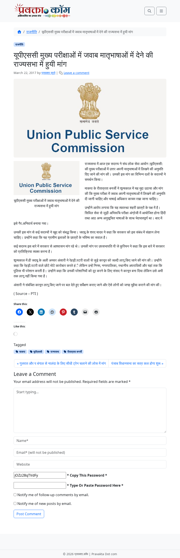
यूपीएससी (37, 351)
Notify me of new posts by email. (44, 503)
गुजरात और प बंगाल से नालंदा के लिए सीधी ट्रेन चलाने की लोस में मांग (63, 363)
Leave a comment (76, 73)
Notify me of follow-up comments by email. (53, 494)
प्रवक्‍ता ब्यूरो (48, 73)
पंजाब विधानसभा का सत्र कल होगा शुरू (136, 363)
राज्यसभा (54, 351)
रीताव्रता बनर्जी (74, 351)
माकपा (22, 351)
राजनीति (31, 31)
